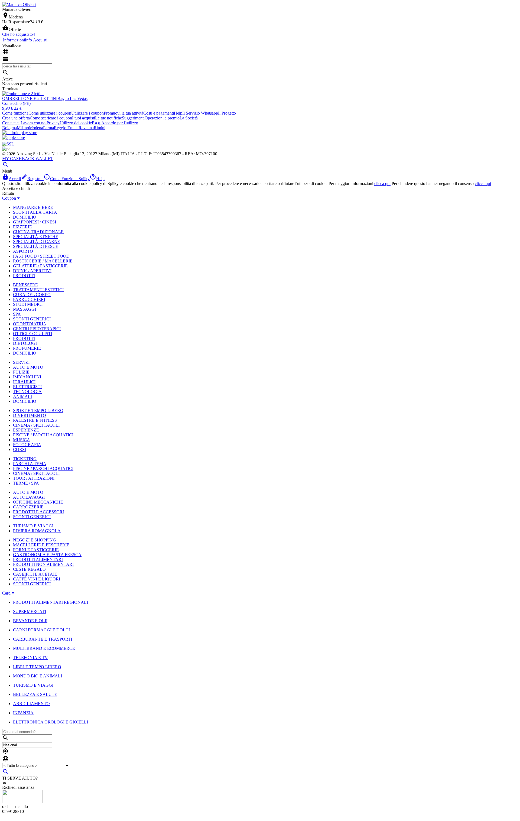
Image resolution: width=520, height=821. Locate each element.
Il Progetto (227, 113)
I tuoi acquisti (83, 118)
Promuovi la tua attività (123, 113)
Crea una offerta (16, 118)
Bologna (9, 127)
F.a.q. (96, 123)
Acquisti (40, 40)
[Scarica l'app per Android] (19, 132)
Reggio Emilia (66, 127)
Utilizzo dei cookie (76, 123)
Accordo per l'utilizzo (119, 123)
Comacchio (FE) (16, 103)
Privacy (53, 123)
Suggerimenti (133, 118)
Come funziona (15, 113)
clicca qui (382, 183)
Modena (36, 127)
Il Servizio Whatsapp (200, 113)
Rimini (99, 127)
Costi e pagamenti (158, 113)
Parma (48, 127)
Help (178, 113)
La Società (189, 118)
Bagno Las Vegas (72, 98)
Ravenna (86, 127)
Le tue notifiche (108, 118)
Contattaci (11, 123)
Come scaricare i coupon (51, 118)
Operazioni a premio (162, 118)
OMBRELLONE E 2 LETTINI (29, 98)
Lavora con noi (34, 123)
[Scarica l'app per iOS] (13, 137)
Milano (23, 127)
